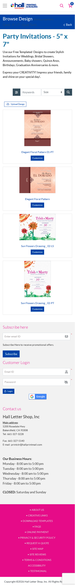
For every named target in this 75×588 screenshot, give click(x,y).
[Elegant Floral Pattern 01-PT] (37, 128)
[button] (66, 382)
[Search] (62, 5)
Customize (37, 158)
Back (69, 24)
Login (10, 391)
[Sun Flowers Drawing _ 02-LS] (37, 227)
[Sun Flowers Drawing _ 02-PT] (37, 279)
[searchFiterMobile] (16, 92)
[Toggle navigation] (5, 5)
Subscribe (11, 354)
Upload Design (18, 104)
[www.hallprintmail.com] (24, 5)
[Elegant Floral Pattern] (37, 180)
